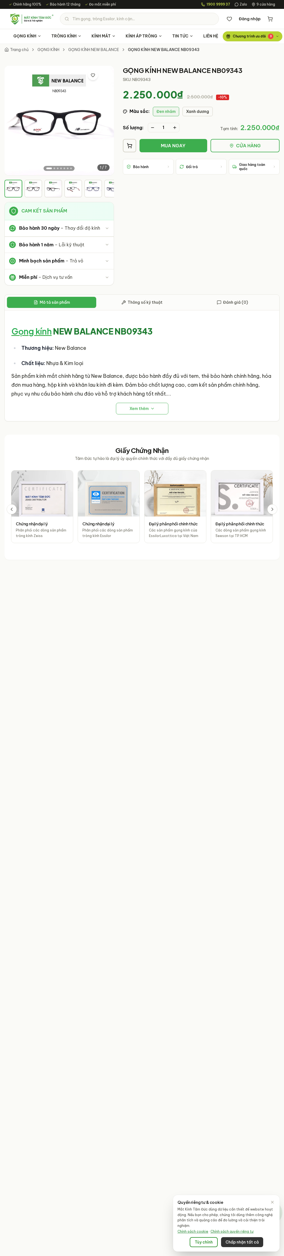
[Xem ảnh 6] (68, 168)
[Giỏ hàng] (270, 19)
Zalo (243, 4)
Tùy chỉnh (204, 1242)
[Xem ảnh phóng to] (105, 75)
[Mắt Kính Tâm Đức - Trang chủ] (31, 19)
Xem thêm (139, 408)
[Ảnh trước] (13, 120)
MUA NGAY (173, 145)
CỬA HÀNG (248, 145)
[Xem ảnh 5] (64, 168)
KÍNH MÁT (101, 36)
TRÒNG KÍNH (64, 36)
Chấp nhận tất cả (242, 1242)
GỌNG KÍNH (24, 36)
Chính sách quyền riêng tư (232, 1231)
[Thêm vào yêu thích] (93, 75)
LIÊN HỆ (210, 36)
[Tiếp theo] (272, 509)
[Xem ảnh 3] (58, 168)
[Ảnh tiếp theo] (105, 120)
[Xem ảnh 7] (71, 168)
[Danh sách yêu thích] (229, 19)
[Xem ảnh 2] (54, 168)
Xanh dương (197, 111)
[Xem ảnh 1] (49, 168)
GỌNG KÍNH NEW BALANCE (93, 49)
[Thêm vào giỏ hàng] (129, 145)
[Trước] (12, 509)
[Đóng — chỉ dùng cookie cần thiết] (272, 1202)
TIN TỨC (180, 36)
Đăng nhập (250, 18)
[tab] (13, 188)
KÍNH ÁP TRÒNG (141, 36)
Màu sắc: (139, 111)
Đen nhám (166, 111)
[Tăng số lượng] (174, 127)
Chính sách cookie (193, 1231)
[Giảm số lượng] (152, 127)
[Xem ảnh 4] (61, 168)
